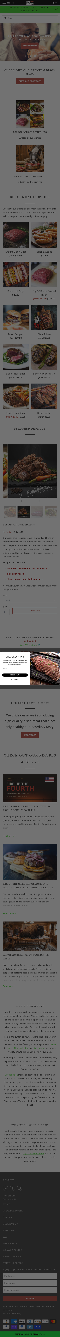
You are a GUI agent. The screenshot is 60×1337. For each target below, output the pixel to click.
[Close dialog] (58, 653)
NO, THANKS (15, 679)
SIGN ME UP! (15, 675)
